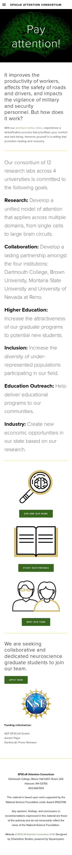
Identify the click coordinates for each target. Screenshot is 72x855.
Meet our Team (36, 621)
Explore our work (36, 513)
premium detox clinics (29, 128)
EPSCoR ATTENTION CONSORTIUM (35, 5)
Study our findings (36, 567)
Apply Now (16, 679)
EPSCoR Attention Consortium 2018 (36, 834)
